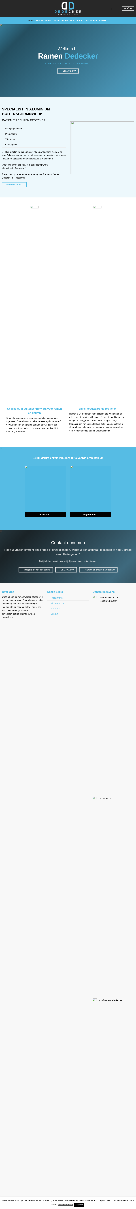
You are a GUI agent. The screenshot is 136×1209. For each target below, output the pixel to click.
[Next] (130, 60)
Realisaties (76, 20)
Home (31, 20)
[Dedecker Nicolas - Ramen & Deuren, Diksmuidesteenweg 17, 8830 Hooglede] (104, 8)
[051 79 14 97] (114, 8)
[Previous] (6, 60)
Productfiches (43, 20)
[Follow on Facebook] (118, 8)
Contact (103, 20)
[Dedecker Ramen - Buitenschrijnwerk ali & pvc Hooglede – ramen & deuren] (68, 8)
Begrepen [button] (79, 1205)
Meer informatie (65, 1204)
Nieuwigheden (61, 20)
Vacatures (91, 20)
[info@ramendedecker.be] (109, 8)
